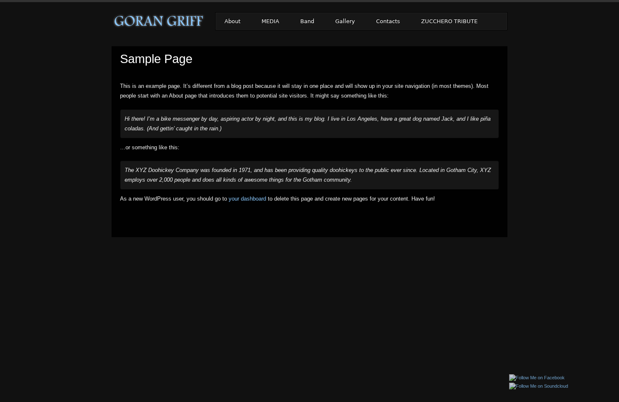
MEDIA (270, 21)
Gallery (345, 21)
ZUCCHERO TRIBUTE (449, 21)
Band (307, 21)
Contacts (388, 21)
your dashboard (247, 199)
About (232, 21)
